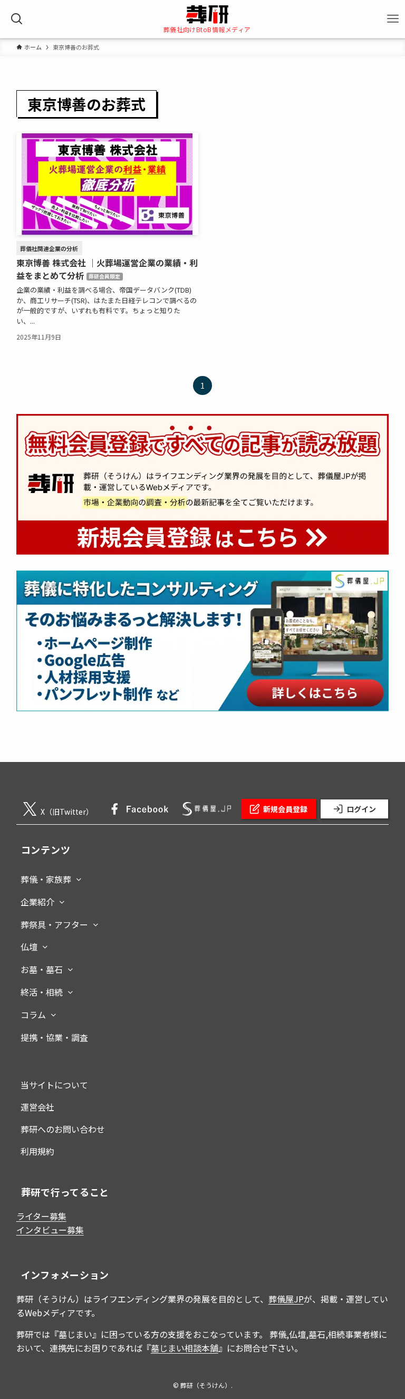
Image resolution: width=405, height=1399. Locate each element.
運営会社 (37, 1107)
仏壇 (29, 946)
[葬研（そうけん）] (207, 14)
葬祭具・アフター (54, 924)
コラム (33, 1014)
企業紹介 (37, 901)
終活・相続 (42, 992)
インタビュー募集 (50, 1229)
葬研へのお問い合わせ (63, 1129)
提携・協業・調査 (54, 1037)
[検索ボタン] (17, 19)
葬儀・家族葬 (46, 879)
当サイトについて (54, 1084)
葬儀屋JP (286, 1298)
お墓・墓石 (42, 969)
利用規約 (37, 1151)
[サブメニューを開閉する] (78, 877)
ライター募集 (41, 1216)
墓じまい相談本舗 (184, 1348)
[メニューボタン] (392, 19)
